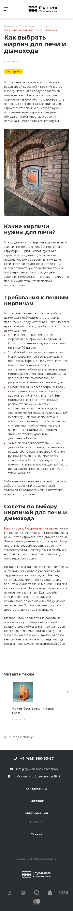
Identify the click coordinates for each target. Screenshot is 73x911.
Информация (36, 813)
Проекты (36, 822)
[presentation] (67, 692)
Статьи (37, 834)
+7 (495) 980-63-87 (37, 759)
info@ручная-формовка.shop (37, 769)
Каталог (37, 801)
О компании (36, 789)
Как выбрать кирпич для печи (33, 710)
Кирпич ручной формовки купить (28, 528)
